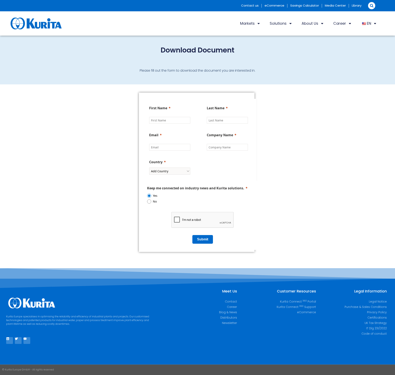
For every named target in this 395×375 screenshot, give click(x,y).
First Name (158, 108)
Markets (247, 23)
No (155, 201)
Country (156, 162)
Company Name (220, 135)
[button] (371, 5)
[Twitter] (18, 340)
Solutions (278, 23)
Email (153, 135)
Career (339, 23)
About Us (310, 23)
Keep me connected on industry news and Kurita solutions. (195, 188)
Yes (155, 196)
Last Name (215, 108)
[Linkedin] (9, 340)
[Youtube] (26, 340)
